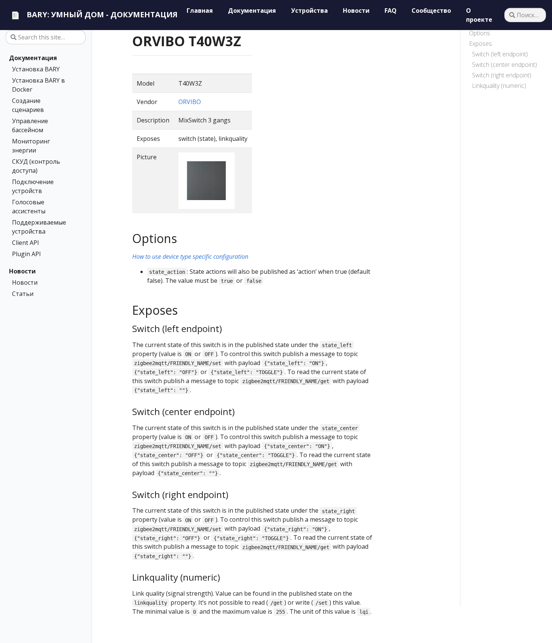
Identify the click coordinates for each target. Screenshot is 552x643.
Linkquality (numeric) (499, 86)
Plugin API (26, 254)
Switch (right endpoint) (501, 75)
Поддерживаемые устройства (39, 226)
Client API (25, 242)
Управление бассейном (30, 125)
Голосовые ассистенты (28, 206)
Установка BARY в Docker (38, 85)
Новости (22, 271)
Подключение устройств (33, 186)
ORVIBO (189, 102)
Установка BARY (36, 69)
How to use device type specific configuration (190, 256)
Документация (33, 58)
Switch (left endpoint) (500, 54)
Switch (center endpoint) (504, 64)
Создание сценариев (28, 105)
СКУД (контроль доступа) (36, 166)
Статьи (22, 294)
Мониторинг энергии (31, 145)
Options (479, 33)
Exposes (480, 43)
